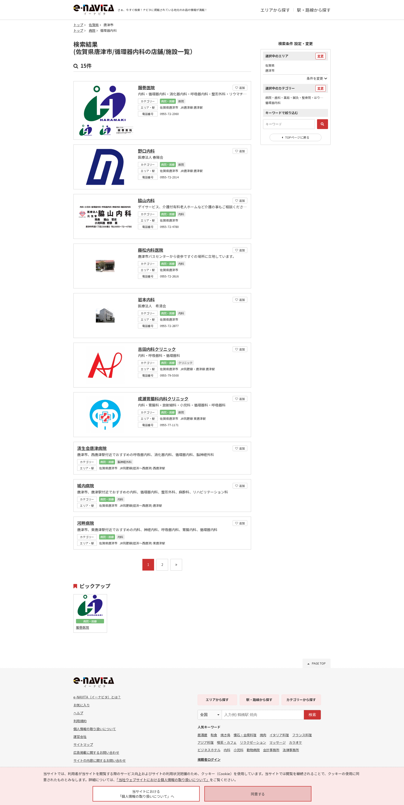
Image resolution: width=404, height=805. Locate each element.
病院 (92, 30)
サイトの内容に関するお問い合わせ (99, 760)
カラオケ (295, 742)
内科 (227, 750)
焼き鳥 (225, 735)
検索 (312, 715)
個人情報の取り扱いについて (94, 728)
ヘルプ (78, 713)
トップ (78, 24)
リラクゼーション (253, 742)
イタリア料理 (279, 735)
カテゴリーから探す (301, 699)
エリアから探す (275, 10)
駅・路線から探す (314, 10)
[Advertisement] (295, 224)
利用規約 (80, 721)
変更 (320, 56)
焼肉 (263, 735)
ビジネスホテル (209, 750)
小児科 (238, 750)
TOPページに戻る (297, 137)
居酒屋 (202, 735)
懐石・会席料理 (245, 735)
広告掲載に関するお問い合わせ (96, 752)
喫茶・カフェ (227, 742)
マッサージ (277, 742)
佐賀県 (94, 24)
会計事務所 (271, 750)
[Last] (176, 565)
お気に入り (81, 705)
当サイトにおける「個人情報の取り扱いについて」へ (146, 794)
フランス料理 (302, 735)
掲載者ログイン (209, 759)
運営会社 (80, 736)
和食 (214, 735)
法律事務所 (291, 750)
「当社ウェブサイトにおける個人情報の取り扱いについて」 (163, 779)
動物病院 (253, 750)
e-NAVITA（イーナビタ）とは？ (97, 697)
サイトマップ (83, 744)
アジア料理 (206, 742)
